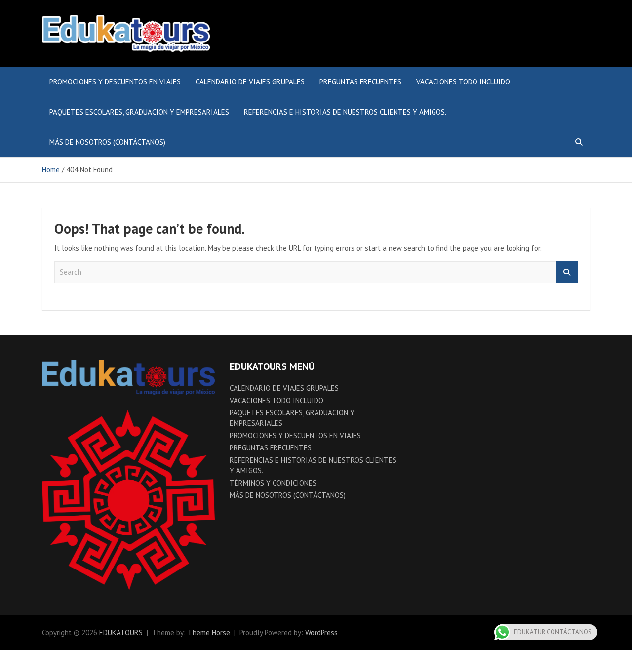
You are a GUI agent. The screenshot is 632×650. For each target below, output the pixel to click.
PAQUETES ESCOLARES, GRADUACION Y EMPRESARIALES (139, 112)
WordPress (321, 632)
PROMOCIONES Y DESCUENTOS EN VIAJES (115, 81)
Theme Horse (209, 632)
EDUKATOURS (121, 632)
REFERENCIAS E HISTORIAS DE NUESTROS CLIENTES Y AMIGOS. (345, 112)
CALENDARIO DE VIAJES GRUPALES (250, 81)
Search (567, 272)
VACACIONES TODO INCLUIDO (463, 81)
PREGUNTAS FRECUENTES (360, 81)
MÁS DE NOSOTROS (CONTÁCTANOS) (107, 142)
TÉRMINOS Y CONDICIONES (273, 483)
